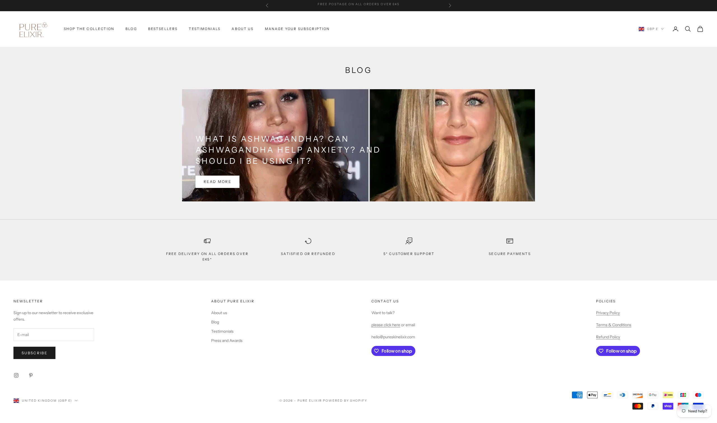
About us (219, 312)
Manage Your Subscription (297, 29)
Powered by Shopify (345, 401)
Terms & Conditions (613, 324)
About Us (242, 29)
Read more (217, 181)
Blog (131, 29)
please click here (385, 324)
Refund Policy (608, 336)
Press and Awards (227, 340)
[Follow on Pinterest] (31, 375)
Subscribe (34, 353)
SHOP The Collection (89, 29)
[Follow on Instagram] (16, 375)
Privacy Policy (608, 312)
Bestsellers (163, 29)
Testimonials (204, 29)
